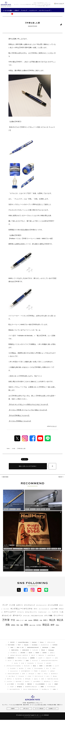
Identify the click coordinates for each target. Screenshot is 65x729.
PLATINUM (55, 644)
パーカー (29, 676)
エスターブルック (51, 655)
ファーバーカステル (38, 668)
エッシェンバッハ (14, 671)
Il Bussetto (26, 644)
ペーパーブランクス (51, 686)
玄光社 (27, 660)
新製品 (36, 620)
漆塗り (45, 620)
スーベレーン (20, 612)
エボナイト (19, 605)
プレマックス (27, 665)
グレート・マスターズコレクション (30, 689)
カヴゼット (52, 652)
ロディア (33, 655)
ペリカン (29, 668)
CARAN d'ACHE (25, 650)
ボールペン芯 (26, 615)
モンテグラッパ (54, 673)
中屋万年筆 (29, 684)
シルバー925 (53, 608)
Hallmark (6, 509)
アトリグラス (12, 668)
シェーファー (9, 681)
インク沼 (12, 605)
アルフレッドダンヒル (22, 657)
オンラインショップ (44, 10)
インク (5, 605)
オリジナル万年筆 (53, 605)
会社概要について (52, 708)
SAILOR (30, 652)
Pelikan (53, 647)
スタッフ (54, 426)
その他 (54, 689)
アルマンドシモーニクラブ (13, 673)
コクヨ (56, 657)
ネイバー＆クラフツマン (15, 689)
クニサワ (40, 657)
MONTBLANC (45, 647)
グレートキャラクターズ (44, 608)
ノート (49, 612)
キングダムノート (45, 689)
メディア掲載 (26, 548)
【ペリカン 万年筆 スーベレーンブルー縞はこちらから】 (27, 410)
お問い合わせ (26, 708)
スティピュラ (31, 673)
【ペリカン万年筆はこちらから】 (19, 421)
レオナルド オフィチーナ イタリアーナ (49, 660)
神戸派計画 (19, 686)
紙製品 (13, 625)
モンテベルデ (18, 681)
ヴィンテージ (58, 615)
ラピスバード (41, 655)
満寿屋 (42, 686)
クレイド (9, 660)
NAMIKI (40, 665)
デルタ (39, 673)
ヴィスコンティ (30, 663)
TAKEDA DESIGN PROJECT (33, 647)
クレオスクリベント (45, 644)
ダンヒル (55, 676)
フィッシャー (40, 663)
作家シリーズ (42, 548)
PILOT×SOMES (11, 644)
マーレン (46, 673)
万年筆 (18, 509)
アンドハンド (35, 660)
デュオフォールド (42, 612)
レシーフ (57, 665)
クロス (42, 678)
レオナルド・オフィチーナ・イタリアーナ (19, 655)
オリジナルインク (29, 605)
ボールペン (33, 509)
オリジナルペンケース (41, 605)
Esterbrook (34, 642)
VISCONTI (12, 642)
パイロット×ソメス (51, 642)
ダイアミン (9, 678)
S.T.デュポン (28, 678)
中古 (37, 548)
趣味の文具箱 (32, 625)
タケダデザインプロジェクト (31, 686)
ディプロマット (14, 652)
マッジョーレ (21, 676)
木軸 (41, 620)
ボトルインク (7, 615)
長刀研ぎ (38, 625)
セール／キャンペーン (31, 612)
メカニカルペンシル (37, 615)
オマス (23, 673)
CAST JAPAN (48, 665)
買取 (59, 548)
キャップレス (6, 608)
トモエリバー (48, 657)
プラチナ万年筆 (20, 684)
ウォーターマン (18, 678)
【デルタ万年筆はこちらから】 (19, 415)
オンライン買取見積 (39, 708)
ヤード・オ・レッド (39, 676)
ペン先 (61, 612)
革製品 (57, 625)
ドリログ (12, 686)
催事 (26, 620)
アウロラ (35, 671)
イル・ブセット (12, 676)
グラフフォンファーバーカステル (13, 665)
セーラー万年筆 (10, 684)
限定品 (48, 509)
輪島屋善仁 (32, 657)
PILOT (19, 644)
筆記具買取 (54, 548)
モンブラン (21, 668)
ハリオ (49, 684)
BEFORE (5, 477)
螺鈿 (21, 625)
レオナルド (52, 671)
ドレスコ (16, 663)
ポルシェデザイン (18, 660)
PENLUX (43, 650)
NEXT (60, 477)
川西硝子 (56, 684)
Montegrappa (51, 650)
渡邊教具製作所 (11, 657)
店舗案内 (13, 708)
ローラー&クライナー (25, 671)
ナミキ (22, 663)
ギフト (27, 509)
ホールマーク (12, 509)
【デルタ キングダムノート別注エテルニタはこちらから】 (28, 404)
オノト (48, 676)
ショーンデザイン (36, 681)
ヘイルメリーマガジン (18, 548)
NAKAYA (37, 652)
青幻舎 (34, 665)
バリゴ (53, 668)
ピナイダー (48, 663)
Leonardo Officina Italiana (23, 642)
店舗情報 (30, 620)
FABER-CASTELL (15, 650)
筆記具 (43, 509)
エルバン (36, 678)
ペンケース (55, 612)
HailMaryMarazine (8, 548)
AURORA (44, 652)
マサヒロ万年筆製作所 (40, 684)
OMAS (11, 647)
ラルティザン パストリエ (52, 678)
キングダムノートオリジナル (21, 609)
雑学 (53, 625)
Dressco (42, 642)
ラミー (47, 668)
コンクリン (27, 681)
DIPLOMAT (23, 652)
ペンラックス (35, 650)
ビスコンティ (44, 671)
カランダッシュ (47, 681)
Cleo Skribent (34, 644)
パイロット (56, 681)
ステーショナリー (10, 612)
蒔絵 (18, 625)
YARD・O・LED (20, 647)
